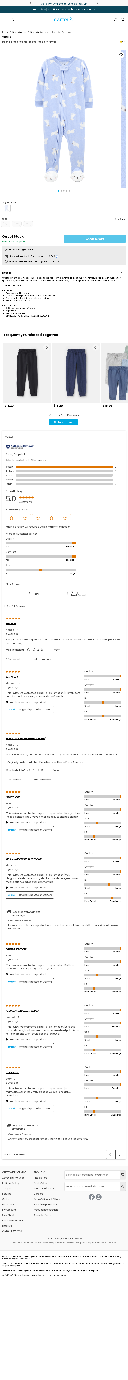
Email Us (7, 1225)
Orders (6, 1199)
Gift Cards (8, 1204)
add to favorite (121, 55)
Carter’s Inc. (41, 1183)
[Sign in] (115, 19)
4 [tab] (66, 191)
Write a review (63, 422)
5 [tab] (69, 191)
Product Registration (46, 1209)
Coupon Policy (83, 1242)
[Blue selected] (6, 208)
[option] (27, 376)
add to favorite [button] (46, 347)
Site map (112, 1242)
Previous (31, 3)
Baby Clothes (19, 32)
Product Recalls (99, 1242)
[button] (64, 119)
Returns (6, 1193)
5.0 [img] (124, 41)
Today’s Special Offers (47, 1199)
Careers (38, 1193)
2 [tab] (61, 191)
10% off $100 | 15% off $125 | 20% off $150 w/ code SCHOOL (64, 9)
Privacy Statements (44, 1242)
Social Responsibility (45, 1204)
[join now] (123, 1175)
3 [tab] (64, 191)
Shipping (7, 1188)
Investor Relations (44, 1188)
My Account (9, 1209)
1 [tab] (58, 191)
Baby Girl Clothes (39, 32)
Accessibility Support (14, 1177)
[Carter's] (64, 20)
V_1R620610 (16, 285)
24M (28, 223)
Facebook (92, 1197)
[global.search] (123, 1186)
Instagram (99, 1197)
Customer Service (12, 1220)
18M (17, 223)
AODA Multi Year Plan (64, 1242)
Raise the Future (43, 1215)
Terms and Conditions (22, 1242)
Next (97, 3)
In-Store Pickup (11, 1183)
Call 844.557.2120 (12, 1231)
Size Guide (120, 219)
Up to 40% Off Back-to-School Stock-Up (64, 3)
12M (6, 223)
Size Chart (8, 1215)
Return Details (51, 261)
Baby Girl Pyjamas (61, 32)
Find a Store (40, 1177)
